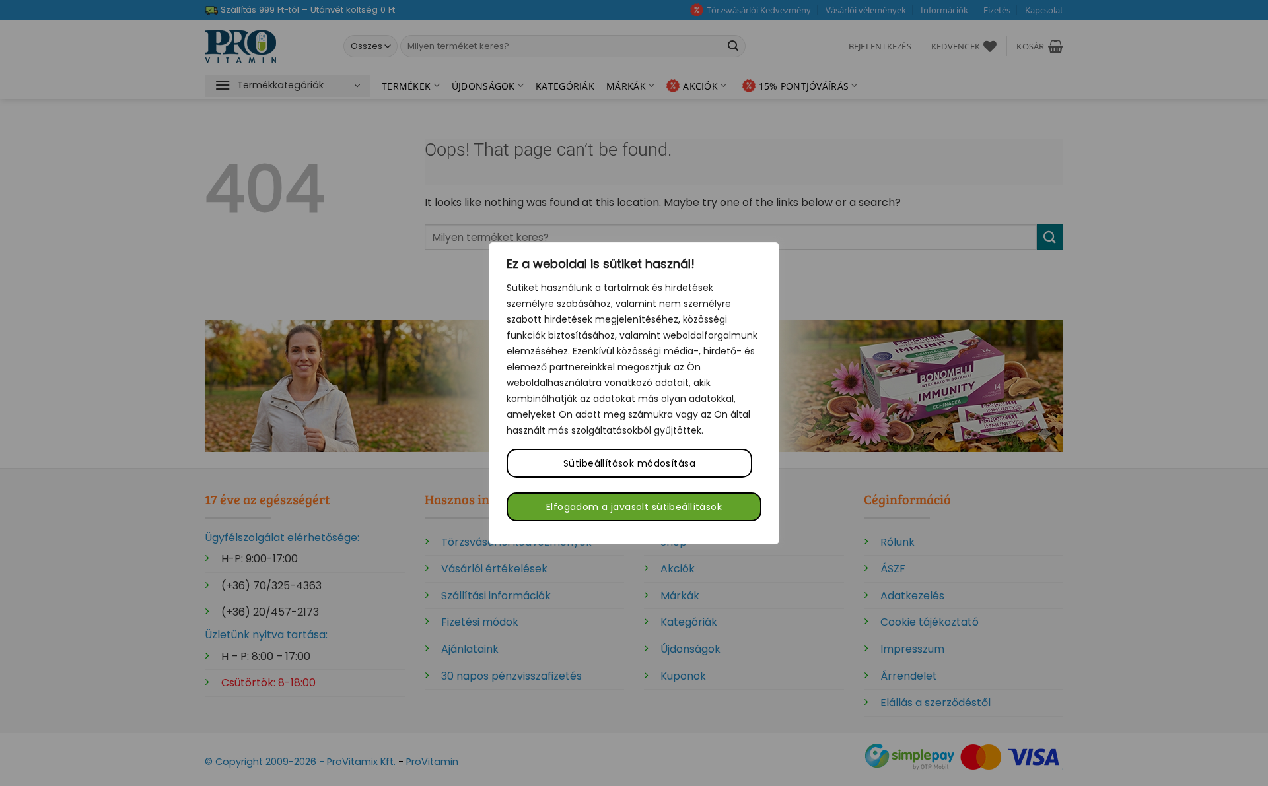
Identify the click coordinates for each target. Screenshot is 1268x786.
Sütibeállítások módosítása (629, 463)
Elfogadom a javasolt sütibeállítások (634, 506)
